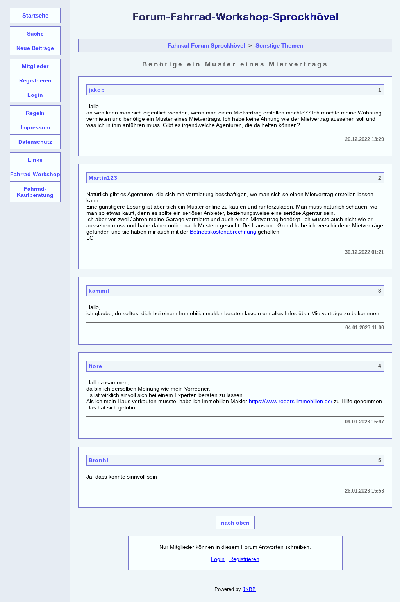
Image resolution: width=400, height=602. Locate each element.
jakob (97, 90)
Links (35, 160)
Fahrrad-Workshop (35, 174)
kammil (99, 291)
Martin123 (103, 178)
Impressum (35, 127)
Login (218, 559)
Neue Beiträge (35, 48)
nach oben (235, 523)
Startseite (35, 15)
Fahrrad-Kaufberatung (35, 192)
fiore (95, 366)
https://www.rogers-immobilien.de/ (290, 401)
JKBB (249, 589)
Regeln (35, 113)
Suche (35, 33)
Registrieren (244, 559)
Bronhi (98, 460)
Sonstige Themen (279, 45)
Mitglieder (35, 66)
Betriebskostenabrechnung (223, 232)
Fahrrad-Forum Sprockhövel (206, 45)
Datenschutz (35, 142)
